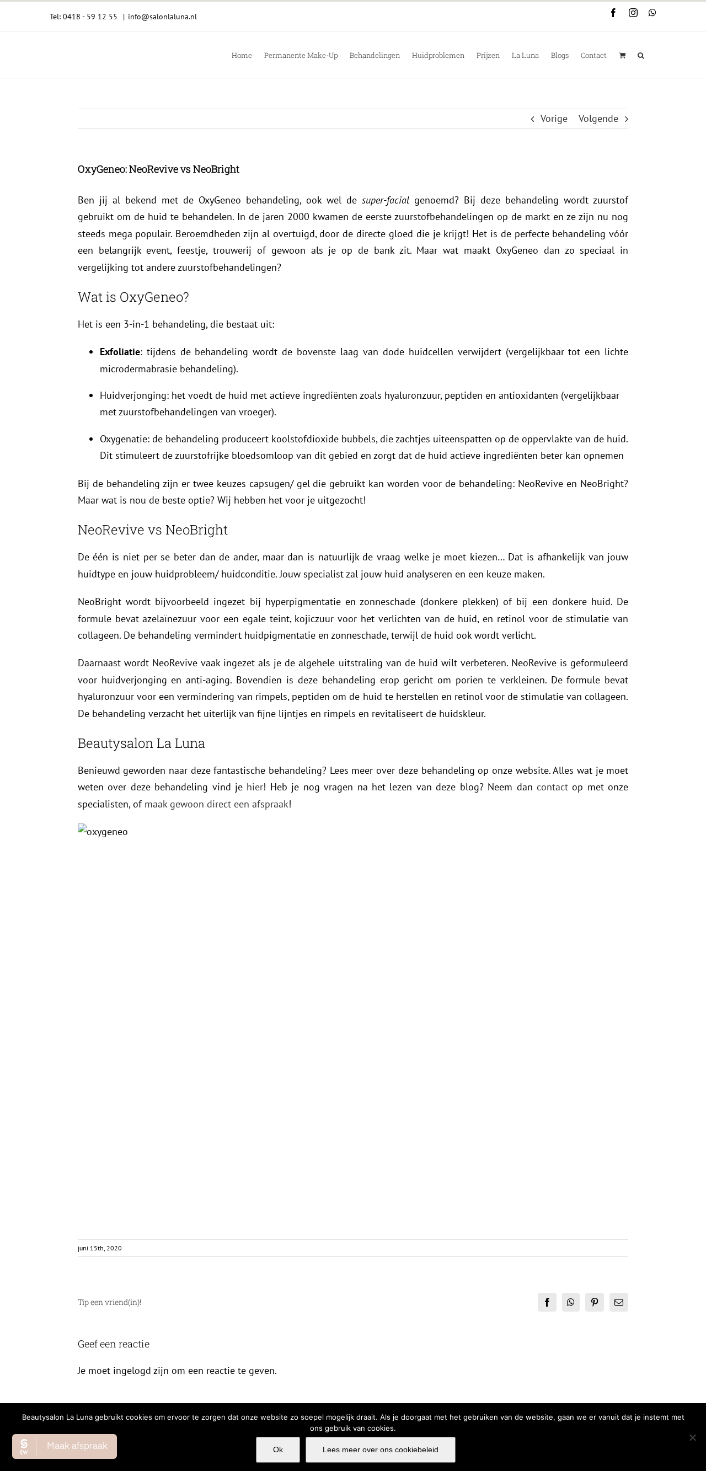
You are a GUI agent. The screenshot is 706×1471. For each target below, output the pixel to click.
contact (552, 786)
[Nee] (692, 1437)
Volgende (598, 118)
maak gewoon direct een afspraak (216, 804)
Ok (278, 1449)
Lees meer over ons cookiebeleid (380, 1449)
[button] (641, 54)
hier (255, 786)
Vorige (554, 118)
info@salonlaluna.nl (162, 17)
